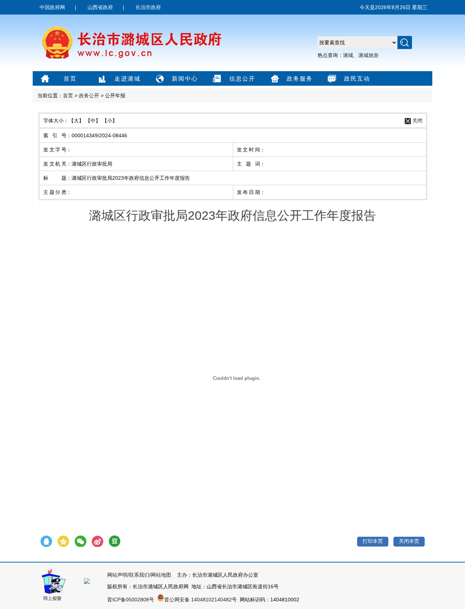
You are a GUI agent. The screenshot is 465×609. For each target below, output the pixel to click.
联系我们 (139, 575)
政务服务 (300, 79)
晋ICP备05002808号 (130, 599)
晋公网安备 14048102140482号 (200, 599)
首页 (70, 79)
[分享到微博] (98, 541)
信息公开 (242, 79)
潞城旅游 (368, 55)
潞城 (348, 55)
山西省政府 (100, 7)
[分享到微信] (80, 541)
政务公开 (89, 95)
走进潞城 (127, 79)
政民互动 (357, 79)
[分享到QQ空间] (63, 541)
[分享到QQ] (46, 541)
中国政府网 (52, 7)
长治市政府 (148, 7)
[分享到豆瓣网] (115, 541)
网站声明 (117, 575)
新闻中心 (185, 79)
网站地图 (161, 575)
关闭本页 (409, 541)
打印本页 (373, 541)
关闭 (417, 120)
